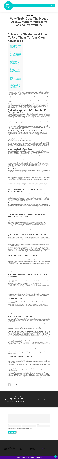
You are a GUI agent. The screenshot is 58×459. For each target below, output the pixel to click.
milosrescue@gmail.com (47, 445)
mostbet (36, 117)
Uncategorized (29, 15)
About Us (21, 447)
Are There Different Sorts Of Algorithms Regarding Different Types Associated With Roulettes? (15, 84)
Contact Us (31, 447)
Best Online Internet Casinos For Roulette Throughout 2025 (15, 74)
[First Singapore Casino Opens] (43, 399)
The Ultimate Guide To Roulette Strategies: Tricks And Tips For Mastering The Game (15, 72)
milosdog (23, 27)
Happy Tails (21, 449)
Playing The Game (12, 60)
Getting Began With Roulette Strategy (16, 66)
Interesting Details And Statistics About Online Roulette (15, 65)
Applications (21, 450)
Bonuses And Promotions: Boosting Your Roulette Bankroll (15, 63)
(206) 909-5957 (46, 448)
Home (20, 445)
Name (9, 424)
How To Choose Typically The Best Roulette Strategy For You (15, 48)
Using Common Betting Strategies (15, 86)
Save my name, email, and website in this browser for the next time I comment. (21, 428)
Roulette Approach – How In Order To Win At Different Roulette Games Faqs (16, 51)
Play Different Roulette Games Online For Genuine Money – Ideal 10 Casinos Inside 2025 (15, 79)
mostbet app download (16, 146)
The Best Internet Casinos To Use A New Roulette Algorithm (15, 46)
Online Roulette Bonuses (13, 61)
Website (38, 424)
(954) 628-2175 (46, 447)
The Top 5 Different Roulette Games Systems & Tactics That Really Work (15, 54)
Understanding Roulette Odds (14, 49)
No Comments (34, 27)
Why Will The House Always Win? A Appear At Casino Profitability (15, 59)
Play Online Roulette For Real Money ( (15, 81)
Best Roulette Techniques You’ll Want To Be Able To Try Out (15, 57)
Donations (31, 445)
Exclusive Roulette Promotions (14, 75)
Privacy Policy (32, 448)
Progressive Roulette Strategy (14, 64)
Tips (10, 52)
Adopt (20, 448)
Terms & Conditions (32, 449)
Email (23, 424)
